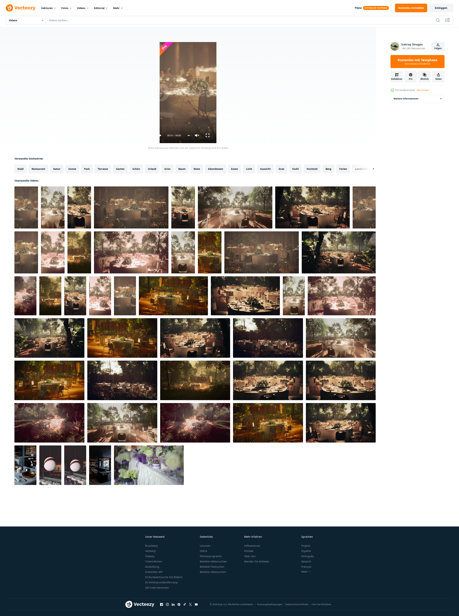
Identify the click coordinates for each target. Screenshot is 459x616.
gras (281, 169)
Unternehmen (153, 561)
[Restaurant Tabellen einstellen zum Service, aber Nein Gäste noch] (268, 423)
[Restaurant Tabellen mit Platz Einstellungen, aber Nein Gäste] (294, 295)
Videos (81, 8)
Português (307, 556)
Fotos (64, 8)
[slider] (189, 135)
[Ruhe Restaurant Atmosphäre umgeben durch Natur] (131, 252)
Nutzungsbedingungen (269, 604)
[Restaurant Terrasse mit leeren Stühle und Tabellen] (342, 295)
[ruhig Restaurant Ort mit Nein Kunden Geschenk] (173, 295)
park (87, 169)
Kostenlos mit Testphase (417, 61)
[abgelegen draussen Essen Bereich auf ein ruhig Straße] (49, 423)
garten (120, 169)
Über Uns (250, 556)
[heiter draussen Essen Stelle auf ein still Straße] (49, 380)
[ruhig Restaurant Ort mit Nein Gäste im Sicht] (183, 207)
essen (234, 169)
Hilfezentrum (252, 545)
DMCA (203, 551)
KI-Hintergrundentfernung (161, 582)
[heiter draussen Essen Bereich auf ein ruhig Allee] (50, 295)
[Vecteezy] (20, 8)
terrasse (103, 169)
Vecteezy (150, 551)
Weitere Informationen (406, 98)
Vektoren (47, 8)
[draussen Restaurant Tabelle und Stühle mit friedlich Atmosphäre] (209, 252)
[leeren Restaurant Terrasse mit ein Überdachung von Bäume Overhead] (49, 338)
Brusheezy (151, 545)
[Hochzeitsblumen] (149, 465)
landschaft (362, 169)
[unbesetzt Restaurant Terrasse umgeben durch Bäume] (25, 295)
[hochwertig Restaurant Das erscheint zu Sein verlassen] (100, 465)
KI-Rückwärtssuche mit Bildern (164, 577)
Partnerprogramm (211, 556)
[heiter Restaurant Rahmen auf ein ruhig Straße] (53, 207)
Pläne (358, 8)
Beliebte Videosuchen (213, 572)
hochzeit (312, 169)
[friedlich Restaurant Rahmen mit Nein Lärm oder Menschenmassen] (341, 380)
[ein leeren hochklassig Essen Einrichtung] (50, 465)
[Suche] (438, 20)
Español (306, 551)
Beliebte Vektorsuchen (213, 561)
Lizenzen (205, 545)
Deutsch (306, 561)
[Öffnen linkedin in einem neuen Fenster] (173, 604)
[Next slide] (370, 169)
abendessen (215, 169)
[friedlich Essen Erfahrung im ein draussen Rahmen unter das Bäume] (26, 252)
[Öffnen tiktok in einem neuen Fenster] (184, 604)
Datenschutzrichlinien (297, 604)
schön (136, 169)
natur (56, 169)
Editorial (99, 8)
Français (306, 566)
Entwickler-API (153, 572)
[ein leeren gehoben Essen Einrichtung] (25, 465)
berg (328, 169)
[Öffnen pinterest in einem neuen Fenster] (178, 604)
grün (167, 169)
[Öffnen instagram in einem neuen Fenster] (167, 604)
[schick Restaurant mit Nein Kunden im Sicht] (75, 465)
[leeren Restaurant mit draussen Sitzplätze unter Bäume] (364, 207)
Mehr (116, 8)
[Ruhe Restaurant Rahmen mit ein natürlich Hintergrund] (26, 207)
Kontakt (248, 551)
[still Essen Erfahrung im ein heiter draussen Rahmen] (79, 252)
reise (197, 169)
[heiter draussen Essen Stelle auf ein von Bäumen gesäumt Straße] (75, 295)
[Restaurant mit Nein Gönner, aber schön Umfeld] (195, 380)
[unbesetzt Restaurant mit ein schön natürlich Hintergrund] (341, 423)
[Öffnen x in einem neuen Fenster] (190, 604)
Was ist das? (423, 90)
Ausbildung (152, 566)
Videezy (149, 556)
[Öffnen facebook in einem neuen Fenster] (161, 604)
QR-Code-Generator (157, 587)
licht (249, 169)
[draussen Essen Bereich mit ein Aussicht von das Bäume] (183, 252)
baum (182, 169)
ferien (343, 169)
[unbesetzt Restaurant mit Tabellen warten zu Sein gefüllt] (341, 338)
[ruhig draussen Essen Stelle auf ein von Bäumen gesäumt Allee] (245, 295)
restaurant (38, 169)
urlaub (152, 169)
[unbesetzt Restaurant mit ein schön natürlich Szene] (268, 338)
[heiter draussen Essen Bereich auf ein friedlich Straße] (195, 338)
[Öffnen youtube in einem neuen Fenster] (196, 604)
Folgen (438, 48)
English (305, 545)
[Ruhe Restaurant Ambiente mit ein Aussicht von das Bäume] (268, 380)
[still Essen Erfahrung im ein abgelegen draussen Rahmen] (79, 207)
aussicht (265, 169)
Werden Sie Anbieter (256, 561)
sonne (72, 169)
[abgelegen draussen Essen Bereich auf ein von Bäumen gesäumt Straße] (125, 295)
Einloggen (441, 8)
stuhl (295, 169)
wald (20, 169)
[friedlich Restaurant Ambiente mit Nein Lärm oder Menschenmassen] (122, 380)
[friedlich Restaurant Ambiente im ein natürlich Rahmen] (53, 252)
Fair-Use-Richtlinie (321, 604)
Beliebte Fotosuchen (212, 566)
